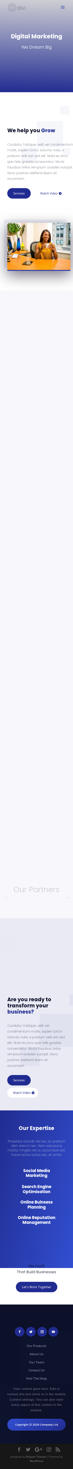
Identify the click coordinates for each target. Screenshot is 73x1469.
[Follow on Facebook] (20, 1332)
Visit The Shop (36, 1378)
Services (19, 193)
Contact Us (37, 1370)
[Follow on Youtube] (53, 1332)
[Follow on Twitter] (31, 1332)
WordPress (36, 1460)
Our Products (36, 1346)
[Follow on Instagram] (42, 1332)
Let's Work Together (36, 1287)
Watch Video (49, 193)
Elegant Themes (36, 1456)
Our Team (36, 1362)
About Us (36, 1354)
